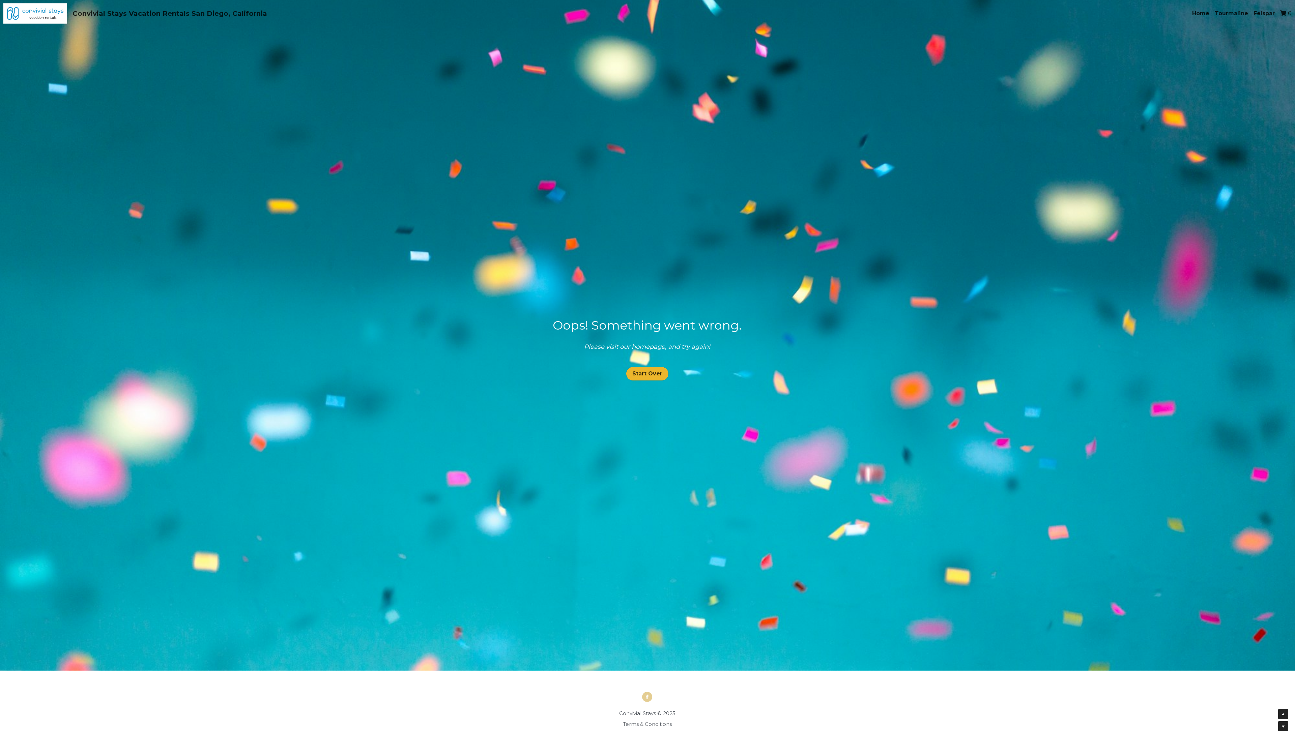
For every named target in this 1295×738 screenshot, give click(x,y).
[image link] (35, 13)
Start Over (647, 368)
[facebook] (647, 687)
